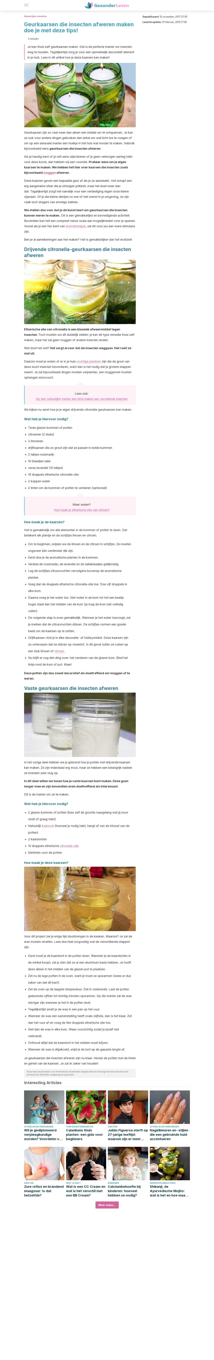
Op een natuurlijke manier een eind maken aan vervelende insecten (82, 399)
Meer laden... (107, 1205)
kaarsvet (48, 826)
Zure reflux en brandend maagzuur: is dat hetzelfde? (44, 1191)
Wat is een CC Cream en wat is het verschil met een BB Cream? (85, 1191)
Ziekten (112, 1126)
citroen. (59, 651)
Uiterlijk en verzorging (39, 1126)
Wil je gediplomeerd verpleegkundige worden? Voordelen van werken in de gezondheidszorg (43, 1134)
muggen (49, 172)
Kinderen (113, 1183)
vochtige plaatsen (88, 361)
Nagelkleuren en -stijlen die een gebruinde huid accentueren (169, 1134)
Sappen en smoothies (162, 1183)
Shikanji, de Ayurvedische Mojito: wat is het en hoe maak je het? (168, 1191)
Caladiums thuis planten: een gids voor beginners (84, 1134)
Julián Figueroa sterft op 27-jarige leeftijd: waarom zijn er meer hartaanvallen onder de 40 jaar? (128, 1134)
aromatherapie (76, 226)
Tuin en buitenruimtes (79, 1126)
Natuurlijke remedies (35, 16)
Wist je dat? (73, 1183)
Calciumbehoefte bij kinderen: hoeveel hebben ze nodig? (124, 1191)
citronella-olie (69, 846)
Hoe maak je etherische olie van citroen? (82, 510)
